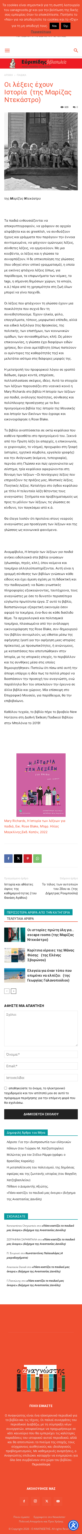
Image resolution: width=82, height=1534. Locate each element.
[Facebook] (8, 858)
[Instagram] (35, 1501)
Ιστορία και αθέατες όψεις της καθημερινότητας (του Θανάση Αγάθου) (20, 891)
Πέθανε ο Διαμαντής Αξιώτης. (28, 1186)
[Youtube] (58, 1501)
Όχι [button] (65, 26)
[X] (18, 858)
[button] (7, 50)
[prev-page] (6, 991)
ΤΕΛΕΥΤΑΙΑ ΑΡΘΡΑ (20, 919)
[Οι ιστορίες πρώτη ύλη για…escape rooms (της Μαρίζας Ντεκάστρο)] (14, 935)
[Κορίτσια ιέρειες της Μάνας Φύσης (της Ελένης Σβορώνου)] (14, 955)
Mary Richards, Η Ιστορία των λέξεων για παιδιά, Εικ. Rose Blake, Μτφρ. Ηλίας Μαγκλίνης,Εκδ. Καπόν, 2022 (34, 826)
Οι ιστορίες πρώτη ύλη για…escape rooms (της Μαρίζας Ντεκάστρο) (50, 935)
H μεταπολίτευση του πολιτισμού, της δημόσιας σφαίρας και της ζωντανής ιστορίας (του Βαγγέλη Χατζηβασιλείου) (42, 1173)
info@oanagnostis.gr (50, 1473)
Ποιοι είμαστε (21, 1517)
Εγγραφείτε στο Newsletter (49, 1517)
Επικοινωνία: (26, 1473)
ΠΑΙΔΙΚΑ (21, 75)
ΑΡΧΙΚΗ (8, 75)
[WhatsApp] (37, 858)
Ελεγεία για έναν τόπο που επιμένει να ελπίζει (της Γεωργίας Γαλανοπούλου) (49, 975)
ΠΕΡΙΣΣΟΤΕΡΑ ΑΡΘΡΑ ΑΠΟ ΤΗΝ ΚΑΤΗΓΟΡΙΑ (38, 912)
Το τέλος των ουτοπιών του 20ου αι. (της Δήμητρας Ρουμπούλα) (60, 888)
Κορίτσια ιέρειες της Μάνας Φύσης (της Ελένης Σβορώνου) (50, 955)
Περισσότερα (41, 1464)
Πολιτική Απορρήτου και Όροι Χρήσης (41, 1521)
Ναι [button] (54, 26)
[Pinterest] (28, 858)
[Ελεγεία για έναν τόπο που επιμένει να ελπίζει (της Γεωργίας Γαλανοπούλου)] (14, 975)
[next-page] (13, 991)
